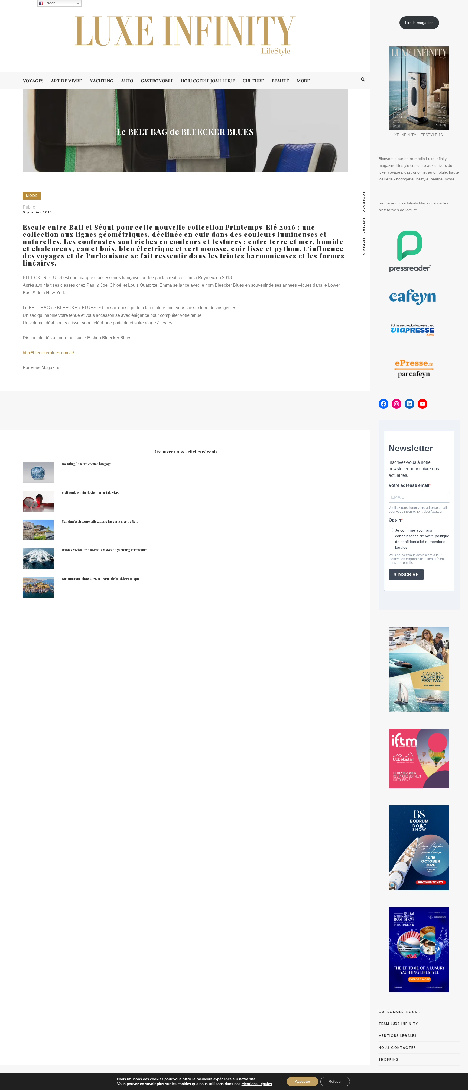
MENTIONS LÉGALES (398, 1035)
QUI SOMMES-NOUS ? (400, 1011)
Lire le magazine (419, 22)
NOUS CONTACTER (397, 1047)
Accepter (302, 1081)
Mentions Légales (257, 1083)
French (49, 3)
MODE (32, 195)
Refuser (335, 1081)
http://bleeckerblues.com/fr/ (48, 352)
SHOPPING (389, 1059)
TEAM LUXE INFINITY (398, 1023)
